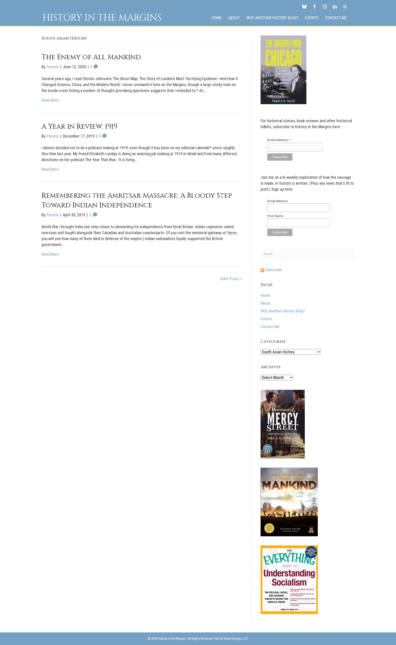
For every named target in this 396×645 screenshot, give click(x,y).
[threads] (345, 6)
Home (217, 17)
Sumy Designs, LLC (236, 638)
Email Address (279, 140)
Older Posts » (231, 278)
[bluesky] (304, 6)
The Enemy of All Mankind (91, 57)
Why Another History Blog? (272, 17)
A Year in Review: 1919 (79, 126)
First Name (275, 216)
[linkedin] (335, 6)
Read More (50, 100)
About (234, 17)
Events (311, 17)
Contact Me (336, 17)
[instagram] (325, 6)
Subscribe (273, 269)
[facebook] (314, 6)
